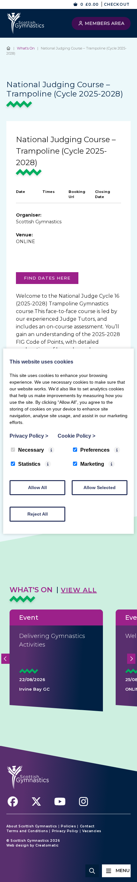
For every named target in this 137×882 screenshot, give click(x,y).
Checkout (117, 4)
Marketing (92, 464)
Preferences (95, 450)
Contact (87, 826)
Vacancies (91, 831)
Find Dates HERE (47, 277)
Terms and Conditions (27, 831)
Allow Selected (99, 487)
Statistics (29, 464)
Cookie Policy (76, 436)
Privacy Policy (65, 831)
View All (79, 590)
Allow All (37, 487)
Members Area (103, 23)
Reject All (37, 514)
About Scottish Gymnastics (31, 826)
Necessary (31, 450)
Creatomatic (47, 845)
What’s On (26, 48)
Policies (68, 826)
